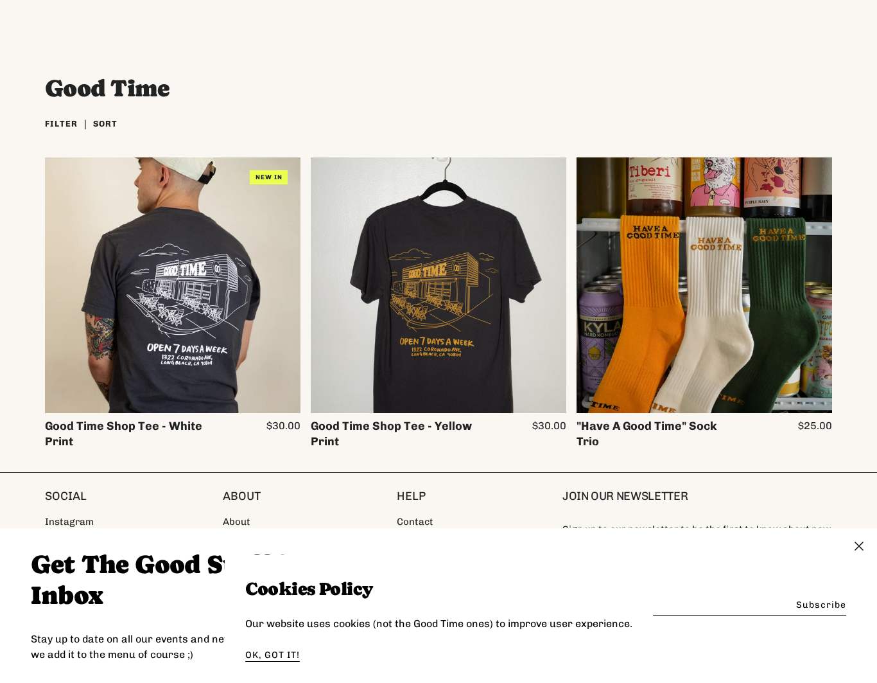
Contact (415, 522)
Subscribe (821, 604)
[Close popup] (859, 548)
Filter (61, 124)
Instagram (69, 522)
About (236, 522)
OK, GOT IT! (272, 655)
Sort (105, 124)
